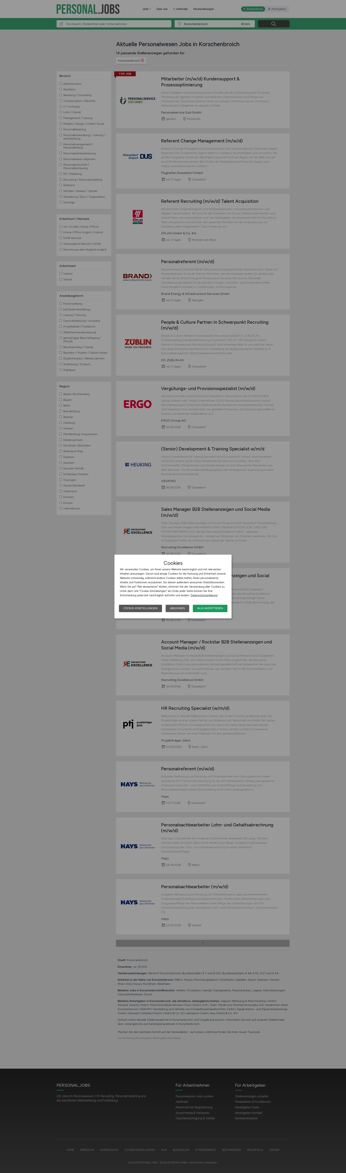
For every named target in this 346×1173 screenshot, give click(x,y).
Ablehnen (177, 608)
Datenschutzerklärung (204, 595)
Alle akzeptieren (210, 608)
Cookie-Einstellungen (140, 608)
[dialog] (173, 586)
